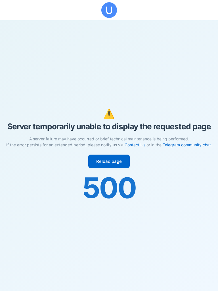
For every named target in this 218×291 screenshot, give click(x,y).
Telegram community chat (187, 144)
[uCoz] (109, 10)
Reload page (109, 161)
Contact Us (135, 144)
